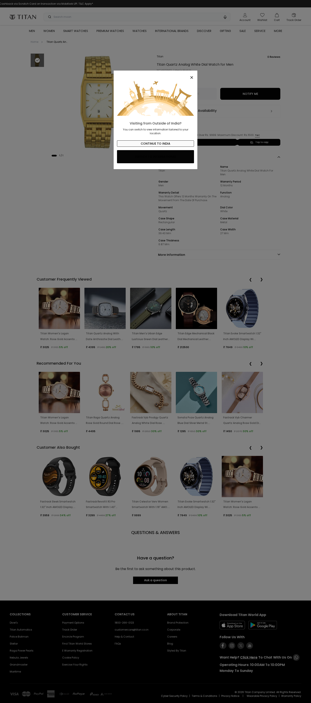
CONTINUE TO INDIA (155, 143)
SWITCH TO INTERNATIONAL (155, 157)
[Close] (155, 75)
